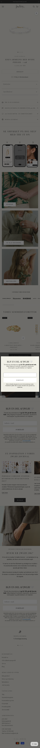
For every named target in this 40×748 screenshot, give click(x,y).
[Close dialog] (37, 358)
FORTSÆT (20, 380)
